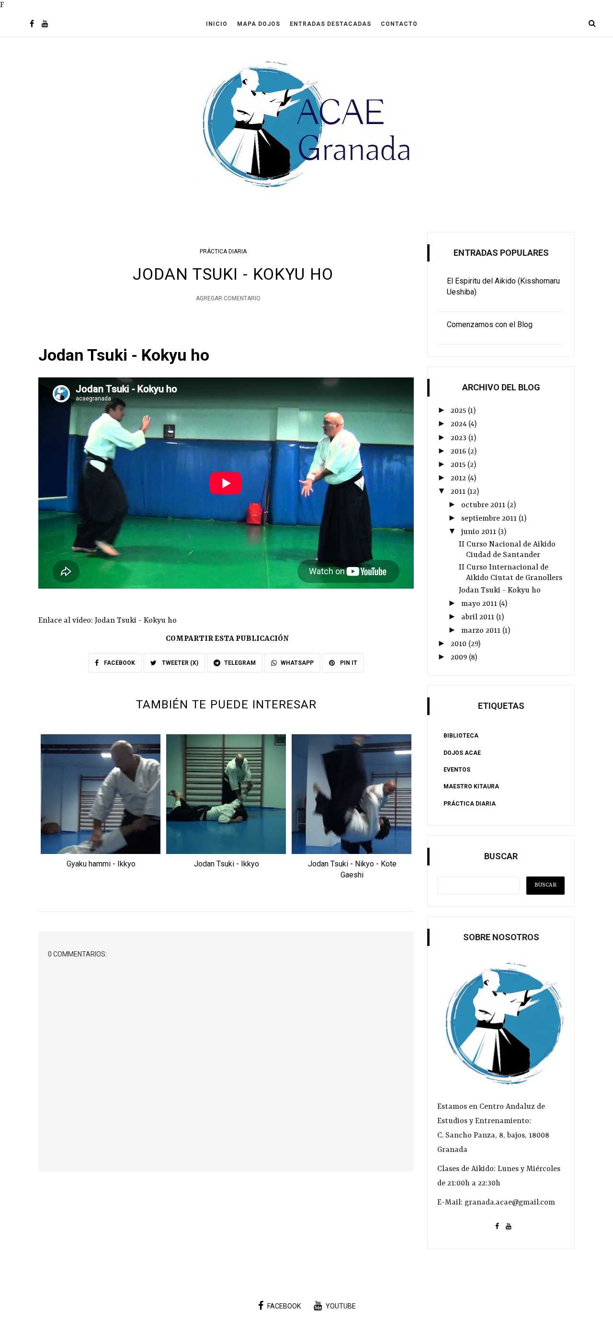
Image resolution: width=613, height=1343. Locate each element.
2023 (459, 438)
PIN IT (348, 663)
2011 (459, 492)
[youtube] (44, 25)
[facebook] (31, 25)
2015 (459, 465)
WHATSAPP (297, 663)
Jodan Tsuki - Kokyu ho (500, 590)
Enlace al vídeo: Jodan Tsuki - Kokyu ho (107, 620)
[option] (101, 804)
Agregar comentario (228, 298)
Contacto (399, 24)
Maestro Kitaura (471, 786)
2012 (459, 478)
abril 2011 (478, 617)
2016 (459, 451)
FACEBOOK (118, 663)
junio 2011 (479, 532)
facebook (284, 1306)
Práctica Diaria (223, 251)
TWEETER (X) (179, 663)
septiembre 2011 (490, 518)
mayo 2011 (480, 604)
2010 (459, 644)
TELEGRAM (240, 663)
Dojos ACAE (462, 753)
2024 (459, 424)
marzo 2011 (481, 630)
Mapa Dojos (258, 24)
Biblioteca (460, 735)
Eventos (456, 769)
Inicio (216, 24)
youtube (341, 1306)
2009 (460, 657)
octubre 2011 (484, 505)
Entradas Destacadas (330, 24)
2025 (459, 411)
